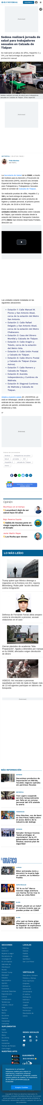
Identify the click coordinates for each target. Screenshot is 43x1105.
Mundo (4, 969)
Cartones (5, 986)
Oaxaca (25, 951)
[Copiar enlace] (26, 475)
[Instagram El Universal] (31, 1041)
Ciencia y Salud (7, 1005)
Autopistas (6, 1021)
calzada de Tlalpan (24, 462)
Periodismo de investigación (7, 957)
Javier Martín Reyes (12, 533)
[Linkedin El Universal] (24, 1045)
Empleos (26, 983)
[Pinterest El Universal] (36, 1041)
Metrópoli (6, 156)
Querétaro (26, 959)
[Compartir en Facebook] (11, 475)
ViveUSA (26, 1002)
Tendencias (6, 1002)
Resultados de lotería (28, 1014)
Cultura (4, 996)
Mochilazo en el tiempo (14, 507)
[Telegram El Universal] (24, 1037)
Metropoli (5, 975)
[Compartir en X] (15, 475)
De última (5, 1015)
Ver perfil (13, 162)
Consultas (5, 1023)
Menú (4, 1013)
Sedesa (7, 455)
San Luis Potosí (28, 961)
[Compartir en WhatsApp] (19, 475)
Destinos (5, 1018)
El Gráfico (26, 994)
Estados (5, 978)
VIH (24, 459)
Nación (4, 948)
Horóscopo (27, 1010)
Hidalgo (25, 956)
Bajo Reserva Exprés (12, 519)
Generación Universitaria (27, 990)
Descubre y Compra (30, 975)
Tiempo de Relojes (9, 1046)
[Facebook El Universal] (30, 1037)
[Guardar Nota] (30, 475)
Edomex (26, 948)
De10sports (27, 997)
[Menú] (40, 2)
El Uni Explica (7, 961)
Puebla (25, 953)
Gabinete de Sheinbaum (6, 965)
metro (7, 465)
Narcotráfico (6, 980)
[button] (28, 2)
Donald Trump (7, 972)
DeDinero (26, 999)
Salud (7, 459)
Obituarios (26, 986)
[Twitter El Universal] (36, 1037)
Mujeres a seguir (8, 953)
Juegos (25, 1005)
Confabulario (6, 999)
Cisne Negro (6, 1048)
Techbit (4, 1010)
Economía (5, 988)
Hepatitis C (9, 462)
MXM (3, 1007)
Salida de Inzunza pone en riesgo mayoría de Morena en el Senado (17, 525)
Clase (4, 1029)
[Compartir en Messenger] (23, 475)
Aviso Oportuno (28, 981)
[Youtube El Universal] (24, 1041)
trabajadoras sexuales (22, 455)
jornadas (16, 459)
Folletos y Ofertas (29, 978)
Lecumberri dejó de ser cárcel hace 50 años (16, 511)
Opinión (8, 502)
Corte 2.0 (5, 951)
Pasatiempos (27, 1008)
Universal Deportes (9, 991)
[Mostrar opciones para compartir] (40, 9)
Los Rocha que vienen (16, 536)
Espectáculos (7, 994)
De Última (5, 1038)
